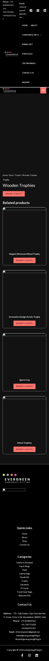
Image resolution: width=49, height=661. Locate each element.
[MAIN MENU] (43, 90)
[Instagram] (37, 10)
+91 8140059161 (28, 621)
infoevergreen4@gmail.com (28, 632)
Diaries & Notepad (24, 562)
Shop (11, 175)
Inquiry (26, 82)
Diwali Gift (27, 44)
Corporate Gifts (30, 35)
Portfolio (27, 54)
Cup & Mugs (24, 566)
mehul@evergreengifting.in (28, 635)
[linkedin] (44, 10)
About (34, 25)
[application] (40, 35)
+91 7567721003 (28, 624)
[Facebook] (31, 10)
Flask (24, 570)
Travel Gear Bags (24, 592)
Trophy (18, 175)
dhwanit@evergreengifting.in (28, 639)
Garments (24, 584)
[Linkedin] (36, 655)
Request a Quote (14, 193)
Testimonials (29, 63)
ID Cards (25, 588)
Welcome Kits (24, 595)
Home (25, 25)
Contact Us (28, 73)
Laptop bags (24, 573)
